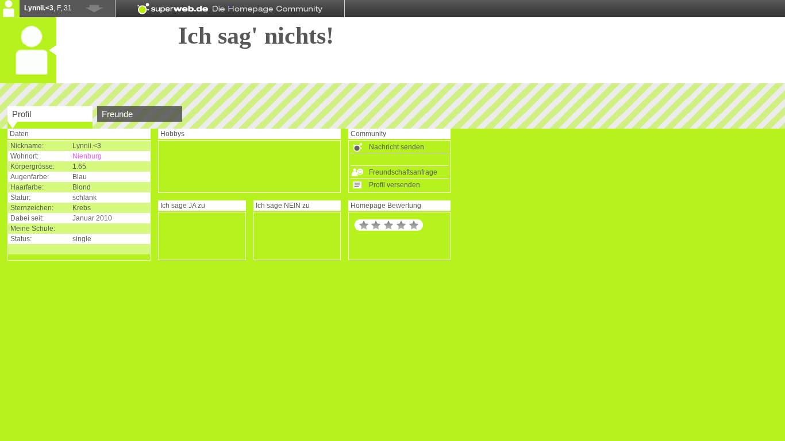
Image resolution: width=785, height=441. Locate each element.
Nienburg (87, 156)
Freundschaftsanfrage (403, 172)
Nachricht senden (396, 147)
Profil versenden (394, 185)
